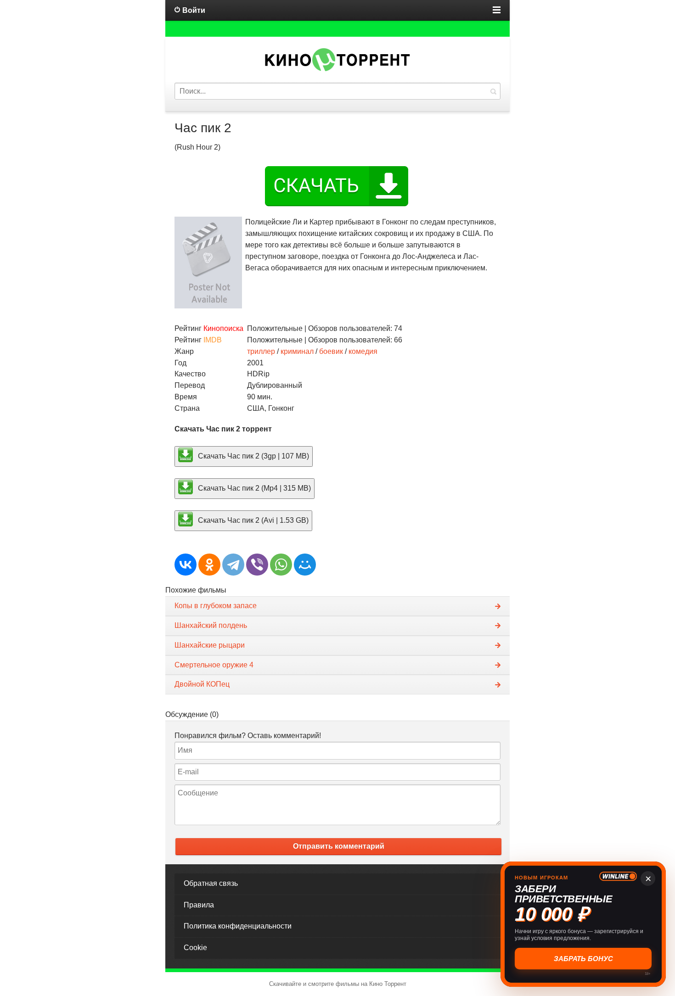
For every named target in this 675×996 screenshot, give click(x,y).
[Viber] (257, 565)
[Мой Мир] (305, 565)
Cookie (195, 947)
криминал (297, 351)
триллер (261, 351)
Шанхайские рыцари (209, 645)
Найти (493, 91)
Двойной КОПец (202, 684)
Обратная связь (211, 883)
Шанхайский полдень (210, 625)
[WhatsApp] (281, 565)
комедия (363, 351)
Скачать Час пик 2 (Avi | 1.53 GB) (252, 520)
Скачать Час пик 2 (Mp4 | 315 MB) (253, 488)
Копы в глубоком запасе (215, 606)
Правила (199, 905)
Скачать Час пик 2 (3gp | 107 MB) (252, 456)
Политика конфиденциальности (238, 926)
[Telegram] (233, 565)
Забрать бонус (583, 958)
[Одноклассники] (209, 565)
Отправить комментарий (338, 846)
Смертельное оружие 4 (213, 665)
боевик (331, 351)
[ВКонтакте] (185, 565)
